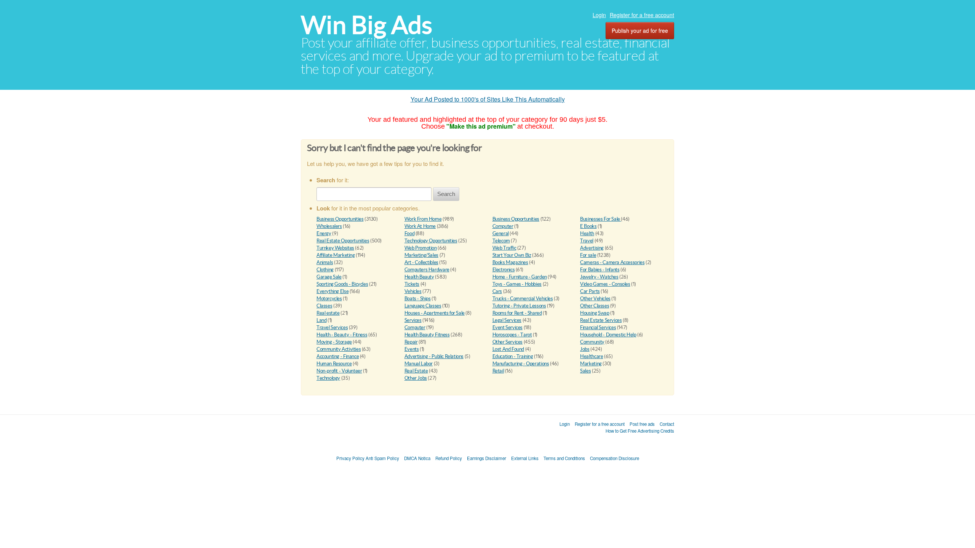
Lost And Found (508, 349)
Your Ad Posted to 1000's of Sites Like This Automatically (488, 99)
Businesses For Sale (600, 219)
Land (321, 320)
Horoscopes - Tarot (512, 335)
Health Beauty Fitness (427, 335)
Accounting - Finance (337, 356)
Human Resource (334, 363)
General (500, 233)
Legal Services (507, 320)
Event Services (507, 327)
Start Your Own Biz (511, 255)
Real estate (328, 313)
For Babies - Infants (599, 269)
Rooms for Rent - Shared (517, 313)
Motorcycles (329, 298)
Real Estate (416, 371)
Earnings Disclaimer (486, 458)
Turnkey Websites (335, 248)
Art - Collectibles (421, 262)
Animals (324, 262)
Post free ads (642, 424)
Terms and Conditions (564, 458)
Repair (411, 342)
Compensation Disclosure (614, 458)
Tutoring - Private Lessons (519, 306)
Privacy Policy (350, 458)
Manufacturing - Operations (520, 363)
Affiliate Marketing (335, 255)
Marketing (591, 363)
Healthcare (591, 356)
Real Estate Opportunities (342, 241)
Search (446, 194)
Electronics (503, 269)
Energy (323, 233)
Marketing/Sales (421, 255)
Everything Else (332, 291)
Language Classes (422, 306)
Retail (498, 371)
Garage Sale (329, 277)
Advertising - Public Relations (434, 356)
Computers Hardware (426, 269)
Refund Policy (448, 458)
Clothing (325, 269)
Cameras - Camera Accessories (612, 262)
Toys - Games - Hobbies (517, 284)
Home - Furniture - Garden (519, 277)
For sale (588, 255)
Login (599, 15)
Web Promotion (420, 248)
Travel (586, 241)
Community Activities (338, 349)
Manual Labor (418, 363)
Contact (667, 424)
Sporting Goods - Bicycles (342, 284)
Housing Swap (594, 313)
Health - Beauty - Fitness (341, 335)
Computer (502, 226)
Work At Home (420, 226)
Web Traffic (504, 248)
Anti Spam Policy (382, 458)
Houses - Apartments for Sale (434, 313)
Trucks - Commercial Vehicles (522, 298)
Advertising (592, 248)
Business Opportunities (339, 219)
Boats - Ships (417, 298)
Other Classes (594, 306)
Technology (328, 378)
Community (592, 342)
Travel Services (332, 327)
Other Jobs (415, 378)
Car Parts (590, 291)
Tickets (411, 284)
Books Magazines (510, 262)
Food (409, 233)
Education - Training (512, 356)
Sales (585, 371)
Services (413, 320)
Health (587, 233)
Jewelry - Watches (599, 277)
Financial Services (598, 327)
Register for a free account (642, 15)
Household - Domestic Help (608, 335)
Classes (324, 306)
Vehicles (413, 291)
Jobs (584, 349)
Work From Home (423, 219)
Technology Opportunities (430, 241)
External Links (525, 458)
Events (411, 349)
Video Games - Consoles (605, 284)
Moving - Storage (334, 342)
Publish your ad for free (640, 30)
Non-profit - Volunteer (339, 371)
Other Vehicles (595, 298)
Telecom (501, 241)
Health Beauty (419, 277)
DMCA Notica (417, 458)
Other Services (507, 342)
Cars (497, 291)
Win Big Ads (366, 25)
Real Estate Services (601, 320)
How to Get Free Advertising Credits (640, 431)
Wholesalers (329, 226)
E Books (588, 226)
